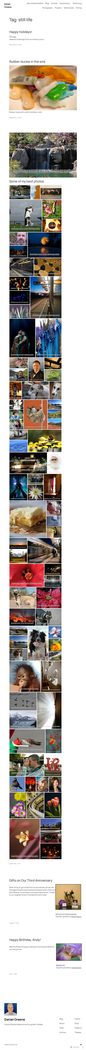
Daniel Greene (7, 5)
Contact (54, 3)
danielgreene (76, 968)
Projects (58, 8)
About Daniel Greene (35, 3)
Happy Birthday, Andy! (25, 940)
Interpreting (64, 3)
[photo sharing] (68, 909)
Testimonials (69, 8)
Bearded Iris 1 (60, 965)
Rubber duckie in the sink (27, 61)
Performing (77, 3)
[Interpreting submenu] (70, 3)
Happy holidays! (20, 32)
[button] (20, 192)
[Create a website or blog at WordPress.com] (81, 1045)
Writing (79, 8)
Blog (47, 3)
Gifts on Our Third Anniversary (30, 880)
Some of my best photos (26, 181)
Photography (47, 8)
